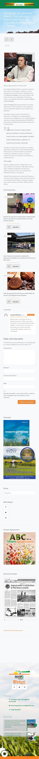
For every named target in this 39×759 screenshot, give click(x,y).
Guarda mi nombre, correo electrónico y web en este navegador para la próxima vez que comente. (19, 395)
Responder (31, 315)
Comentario (7, 348)
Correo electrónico (10, 375)
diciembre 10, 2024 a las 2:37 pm (18, 317)
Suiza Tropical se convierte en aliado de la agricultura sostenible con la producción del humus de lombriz (19, 258)
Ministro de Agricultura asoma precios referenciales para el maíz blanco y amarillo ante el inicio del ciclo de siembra (19, 219)
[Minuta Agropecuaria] (19, 4)
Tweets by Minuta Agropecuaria (13, 630)
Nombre (6, 368)
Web (5, 383)
